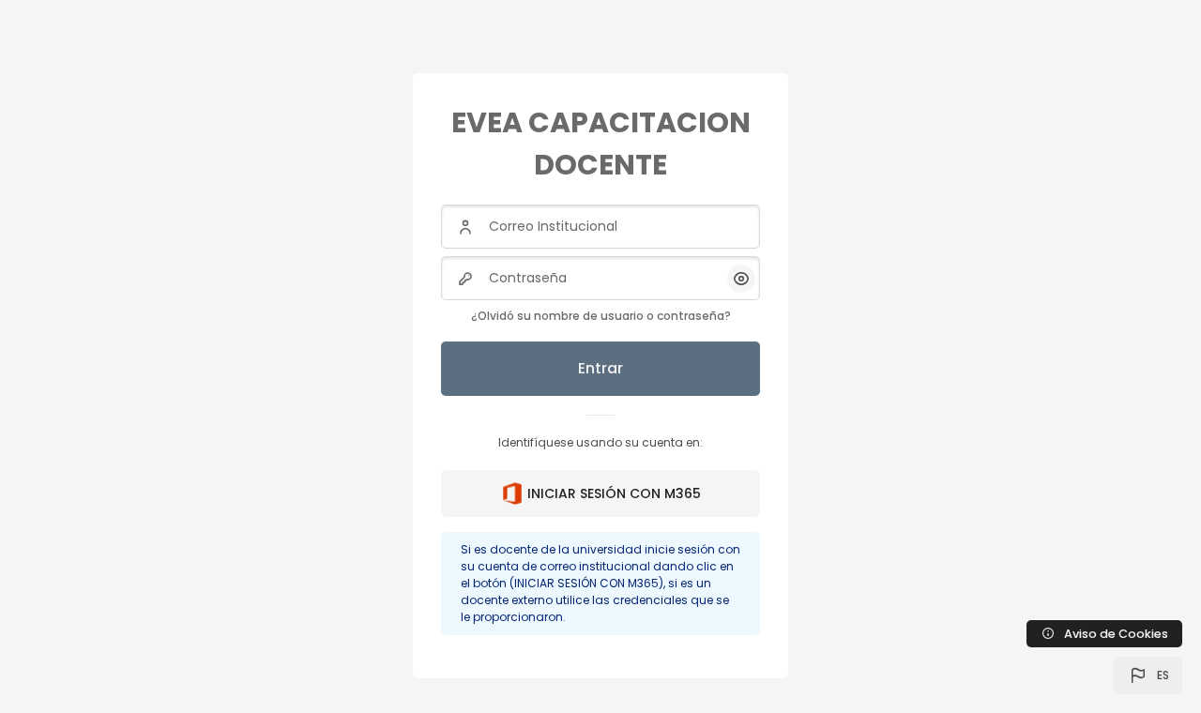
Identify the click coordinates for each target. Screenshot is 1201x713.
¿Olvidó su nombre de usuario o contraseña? (601, 316)
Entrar (600, 368)
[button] (1148, 675)
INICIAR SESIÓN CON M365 (614, 493)
